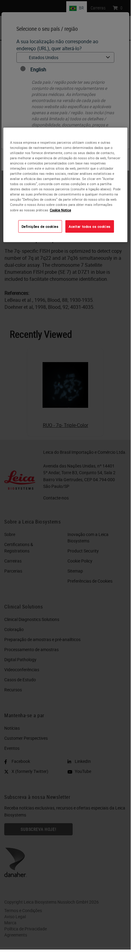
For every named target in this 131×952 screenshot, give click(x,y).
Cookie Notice (60, 210)
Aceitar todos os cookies (90, 226)
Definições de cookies (40, 226)
